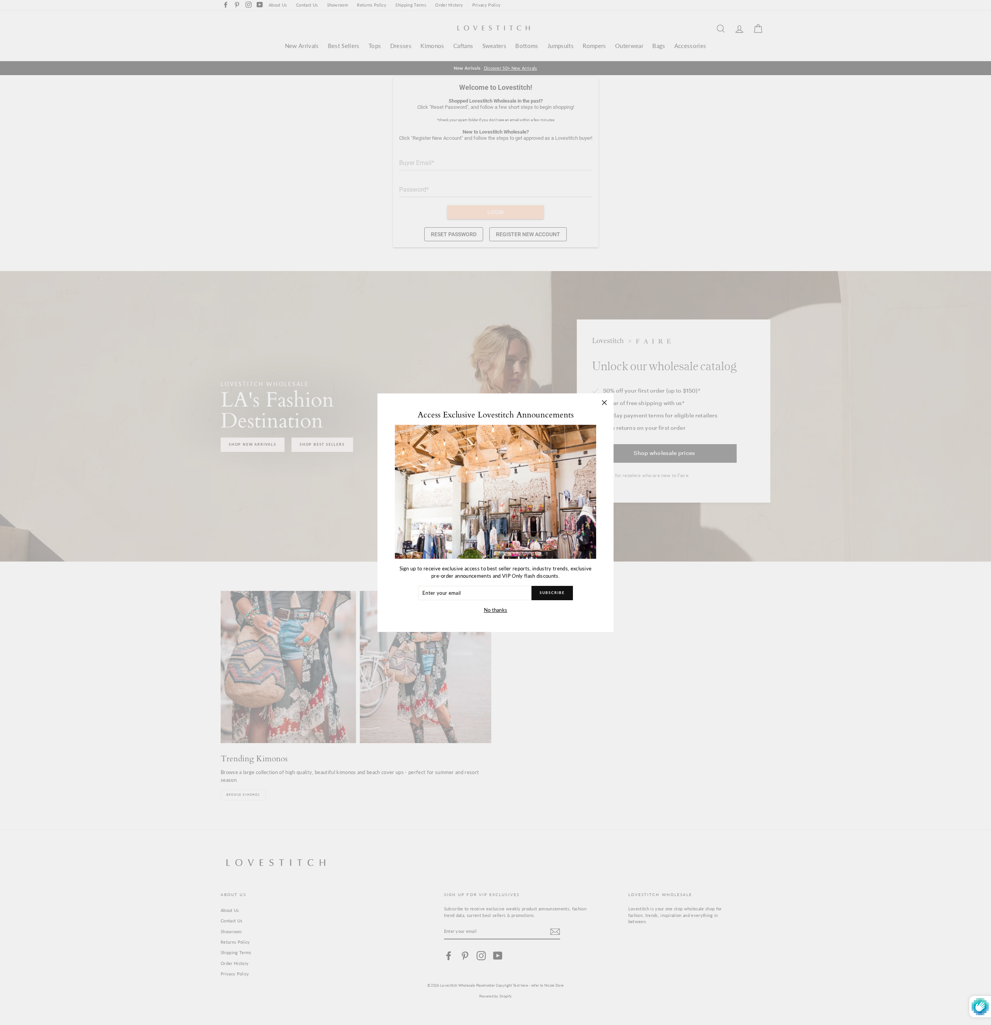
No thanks (496, 610)
